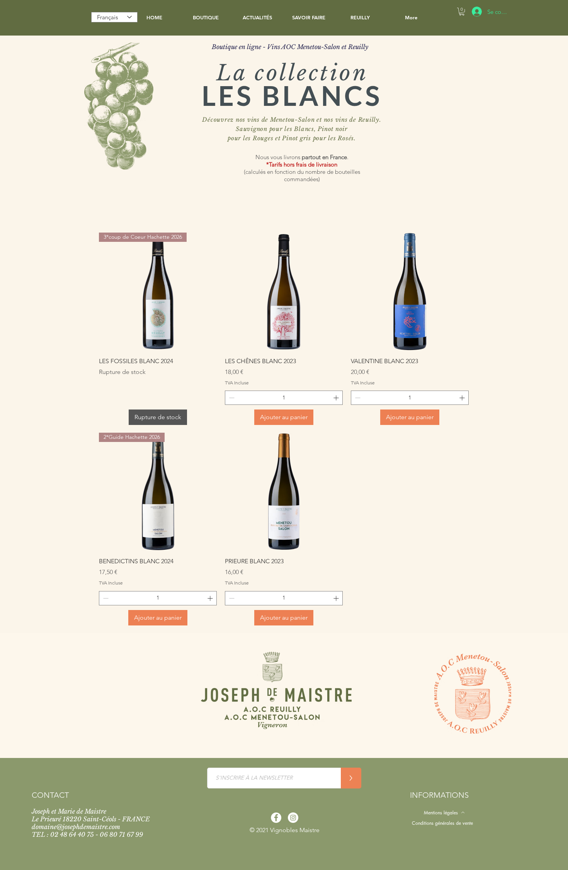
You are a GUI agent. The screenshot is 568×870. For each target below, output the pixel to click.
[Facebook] (276, 817)
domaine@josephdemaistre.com (76, 827)
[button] (205, 17)
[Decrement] (231, 397)
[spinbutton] (284, 397)
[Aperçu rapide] (284, 292)
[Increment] (337, 397)
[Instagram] (293, 817)
